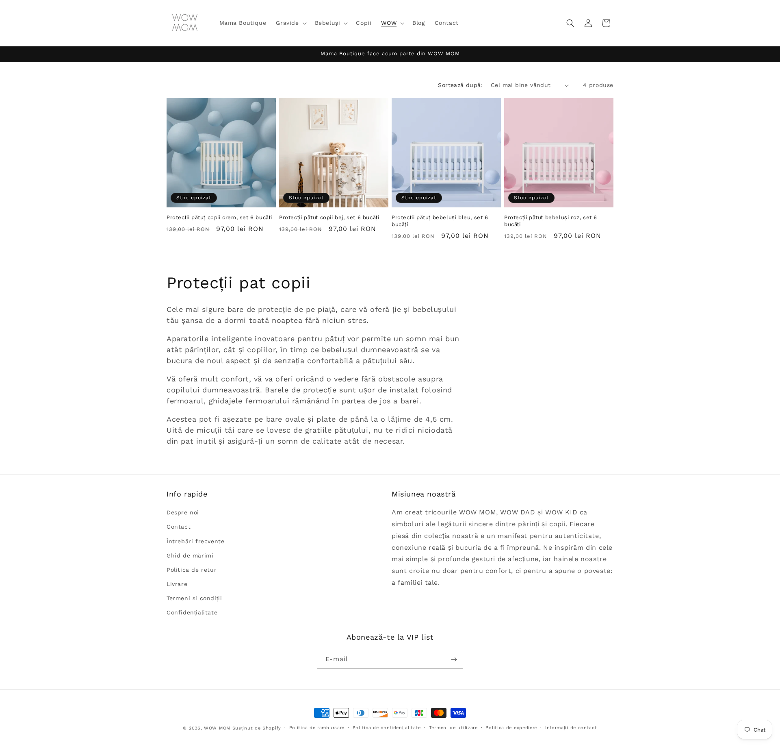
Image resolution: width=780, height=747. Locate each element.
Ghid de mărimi (190, 555)
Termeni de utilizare (453, 727)
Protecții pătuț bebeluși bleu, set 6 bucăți (440, 220)
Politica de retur (192, 569)
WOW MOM (217, 728)
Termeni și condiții (194, 598)
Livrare (177, 584)
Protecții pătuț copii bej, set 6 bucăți (329, 217)
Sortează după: (460, 85)
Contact (179, 527)
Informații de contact (571, 727)
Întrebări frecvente (195, 541)
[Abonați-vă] (454, 659)
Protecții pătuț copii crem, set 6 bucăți (219, 217)
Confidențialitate (192, 613)
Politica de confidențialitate (387, 727)
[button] (290, 22)
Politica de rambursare (316, 727)
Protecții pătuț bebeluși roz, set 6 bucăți (550, 220)
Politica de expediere (511, 727)
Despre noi (183, 512)
